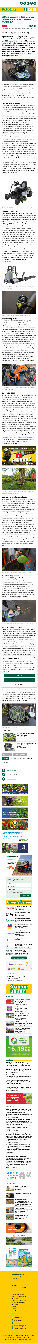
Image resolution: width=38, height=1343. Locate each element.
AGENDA (9, 996)
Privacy (14, 1306)
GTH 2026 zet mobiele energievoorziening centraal (23, 1022)
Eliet (3, 327)
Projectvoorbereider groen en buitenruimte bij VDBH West (23, 919)
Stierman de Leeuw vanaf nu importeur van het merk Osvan (26, 744)
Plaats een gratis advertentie (15, 981)
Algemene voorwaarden (19, 1302)
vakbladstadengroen (20, 1328)
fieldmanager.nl (7, 1335)
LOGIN (6, 758)
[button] (19, 684)
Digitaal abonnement (18, 1294)
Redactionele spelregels (19, 1300)
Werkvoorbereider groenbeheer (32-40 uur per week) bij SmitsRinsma (23, 951)
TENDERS (9, 1059)
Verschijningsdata (17, 1313)
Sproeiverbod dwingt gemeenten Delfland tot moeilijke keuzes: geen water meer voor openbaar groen (23, 1202)
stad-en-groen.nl (29, 1335)
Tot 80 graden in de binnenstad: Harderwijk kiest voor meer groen (23, 1209)
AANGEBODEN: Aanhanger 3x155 (15, 977)
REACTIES (6, 762)
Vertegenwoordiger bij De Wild (22, 913)
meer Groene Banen (19, 958)
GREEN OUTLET (12, 974)
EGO (32, 37)
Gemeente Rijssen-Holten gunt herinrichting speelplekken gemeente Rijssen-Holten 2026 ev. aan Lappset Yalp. (18, 1063)
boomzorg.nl (11, 1337)
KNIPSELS (10, 1106)
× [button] (34, 657)
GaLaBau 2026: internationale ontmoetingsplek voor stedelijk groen (23, 1015)
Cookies (14, 1309)
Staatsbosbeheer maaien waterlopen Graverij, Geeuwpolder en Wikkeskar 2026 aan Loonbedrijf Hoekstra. (18, 1081)
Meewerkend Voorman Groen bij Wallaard (23, 944)
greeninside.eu (23, 1339)
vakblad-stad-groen (20, 1326)
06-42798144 (18, 1323)
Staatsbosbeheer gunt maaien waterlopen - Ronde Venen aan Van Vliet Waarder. (19, 1088)
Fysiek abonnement (18, 1290)
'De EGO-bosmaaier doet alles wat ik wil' (25, 734)
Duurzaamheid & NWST (19, 1288)
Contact (14, 1292)
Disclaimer (15, 1304)
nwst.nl (31, 1339)
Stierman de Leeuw (13, 41)
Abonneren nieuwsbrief (19, 1296)
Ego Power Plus (7, 754)
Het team (15, 1298)
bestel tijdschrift (12, 775)
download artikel (12, 770)
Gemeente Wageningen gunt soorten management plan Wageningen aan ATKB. (18, 1075)
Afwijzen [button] (20, 680)
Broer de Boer (6, 28)
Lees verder (6, 671)
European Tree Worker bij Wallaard (22, 938)
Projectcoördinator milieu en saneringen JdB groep (23, 925)
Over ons (14, 1286)
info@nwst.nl (18, 1317)
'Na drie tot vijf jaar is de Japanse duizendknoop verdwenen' (22, 1188)
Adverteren (15, 1311)
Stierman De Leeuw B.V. (20, 754)
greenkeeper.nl (18, 1335)
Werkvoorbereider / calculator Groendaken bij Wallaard (22, 932)
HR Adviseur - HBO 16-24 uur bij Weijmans (23, 907)
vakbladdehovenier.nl (23, 1337)
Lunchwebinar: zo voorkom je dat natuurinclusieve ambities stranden (23, 1008)
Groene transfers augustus (23, 1193)
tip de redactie (11, 779)
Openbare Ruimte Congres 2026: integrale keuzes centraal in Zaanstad (22, 1001)
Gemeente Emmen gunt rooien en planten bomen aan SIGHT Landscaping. (18, 1070)
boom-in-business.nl (11, 1339)
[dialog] (19, 671)
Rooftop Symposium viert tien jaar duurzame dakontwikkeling (22, 1029)
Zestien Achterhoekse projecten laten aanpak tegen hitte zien (22, 1216)
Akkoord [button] (20, 675)
